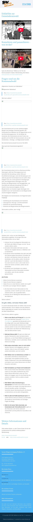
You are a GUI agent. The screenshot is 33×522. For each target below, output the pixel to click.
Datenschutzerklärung (8, 519)
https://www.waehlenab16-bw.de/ (19, 437)
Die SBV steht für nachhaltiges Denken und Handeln (15, 484)
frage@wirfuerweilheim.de (10, 465)
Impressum (27, 515)
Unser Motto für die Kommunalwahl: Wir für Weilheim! (16, 480)
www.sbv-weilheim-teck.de (25, 505)
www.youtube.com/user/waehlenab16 (12, 74)
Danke (3, 476)
